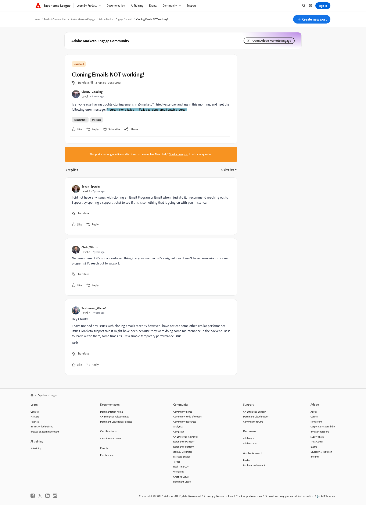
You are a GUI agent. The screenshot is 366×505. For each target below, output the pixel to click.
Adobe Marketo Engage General (115, 19)
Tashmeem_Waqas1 (94, 308)
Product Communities (55, 19)
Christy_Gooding (92, 91)
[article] (150, 206)
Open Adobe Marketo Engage (271, 41)
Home (37, 19)
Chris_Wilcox (90, 247)
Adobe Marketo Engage (83, 19)
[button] (311, 19)
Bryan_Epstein (91, 186)
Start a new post (178, 154)
